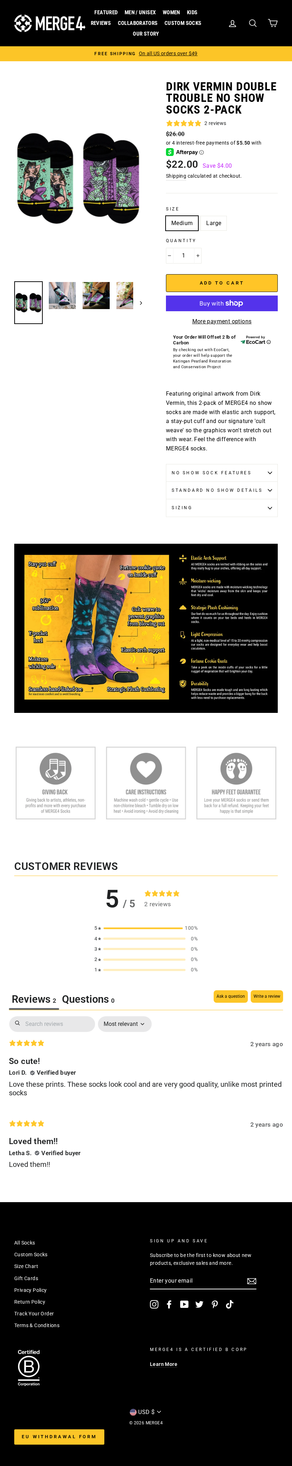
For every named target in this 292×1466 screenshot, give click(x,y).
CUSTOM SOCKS (183, 23)
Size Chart (26, 1266)
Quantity (181, 240)
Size (172, 209)
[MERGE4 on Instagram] (154, 1304)
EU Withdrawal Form (59, 1436)
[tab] (88, 1000)
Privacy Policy (30, 1290)
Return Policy (29, 1302)
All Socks (24, 1243)
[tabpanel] (146, 1098)
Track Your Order (34, 1313)
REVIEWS (101, 23)
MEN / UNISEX (140, 12)
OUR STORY (146, 34)
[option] (146, 54)
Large (213, 223)
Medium (182, 223)
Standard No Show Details (217, 490)
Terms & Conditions (36, 1325)
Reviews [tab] (34, 999)
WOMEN (171, 12)
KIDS (192, 12)
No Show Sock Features (212, 472)
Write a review (267, 996)
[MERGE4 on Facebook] (169, 1304)
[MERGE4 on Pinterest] (214, 1304)
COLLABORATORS (138, 23)
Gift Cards (26, 1278)
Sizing (182, 507)
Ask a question (231, 996)
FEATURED (106, 12)
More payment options (222, 321)
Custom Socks (31, 1254)
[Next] (137, 302)
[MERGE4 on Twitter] (199, 1304)
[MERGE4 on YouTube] (184, 1304)
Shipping (176, 176)
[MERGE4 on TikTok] (229, 1304)
